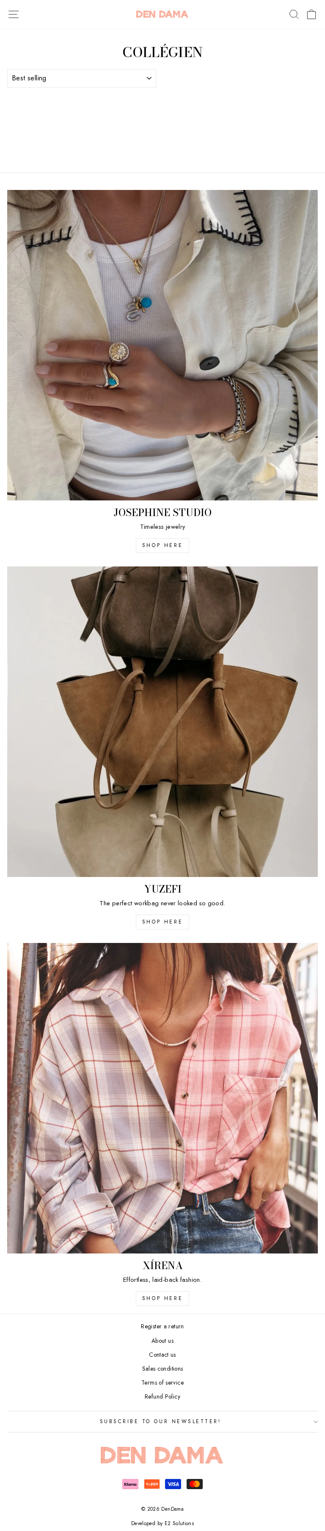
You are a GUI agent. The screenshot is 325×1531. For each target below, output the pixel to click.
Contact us (162, 1354)
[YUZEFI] (162, 721)
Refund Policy (162, 1396)
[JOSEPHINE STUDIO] (162, 345)
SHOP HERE (162, 922)
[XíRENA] (162, 1098)
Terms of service (162, 1382)
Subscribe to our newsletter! (160, 1421)
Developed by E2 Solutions (162, 1523)
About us (162, 1340)
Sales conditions (162, 1368)
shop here (162, 545)
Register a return (162, 1326)
